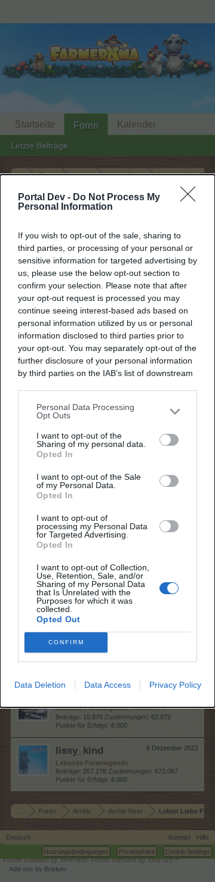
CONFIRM (66, 642)
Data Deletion (40, 685)
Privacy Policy (175, 685)
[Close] (191, 198)
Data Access (107, 685)
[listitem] (107, 411)
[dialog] (107, 441)
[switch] (169, 440)
